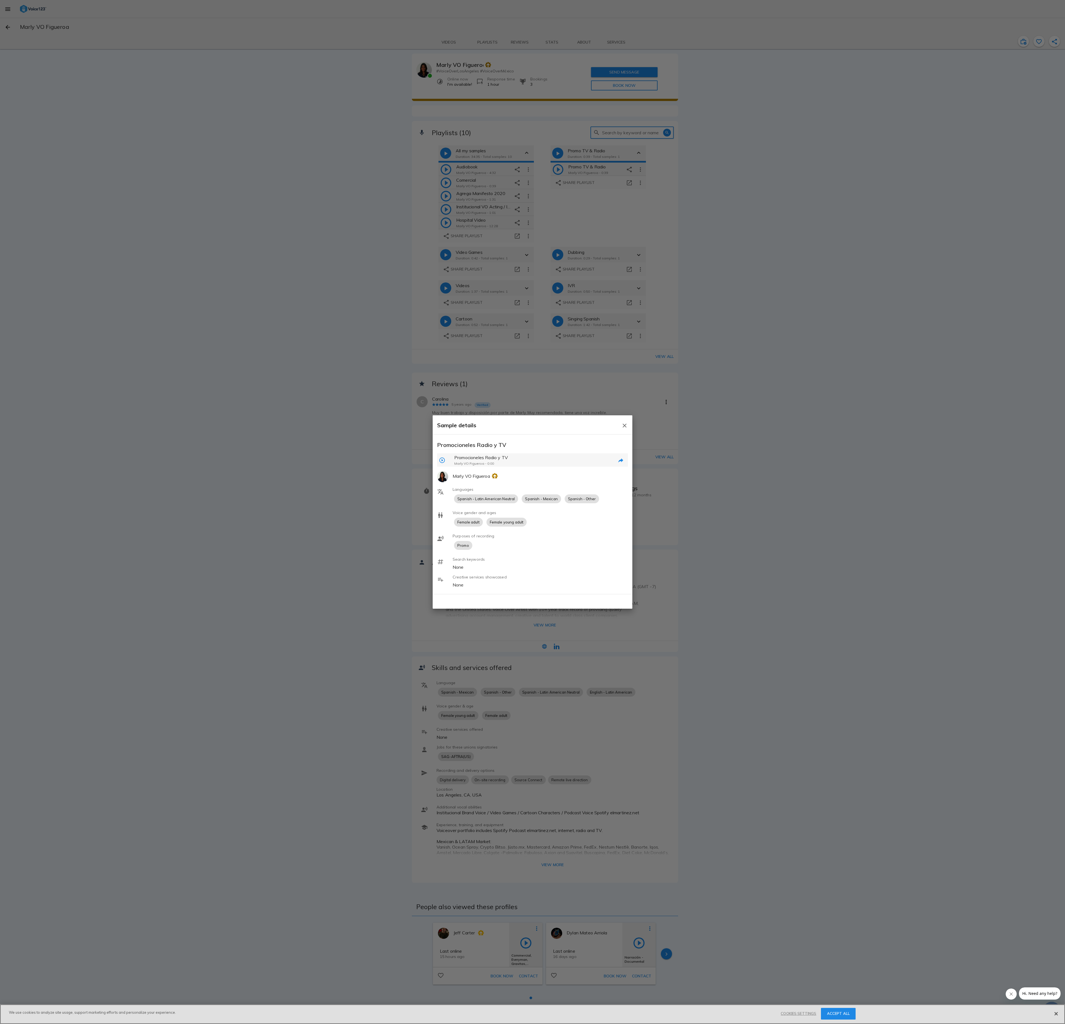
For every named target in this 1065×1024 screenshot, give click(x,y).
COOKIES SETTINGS (798, 1013)
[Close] (1056, 1014)
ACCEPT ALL (838, 1013)
